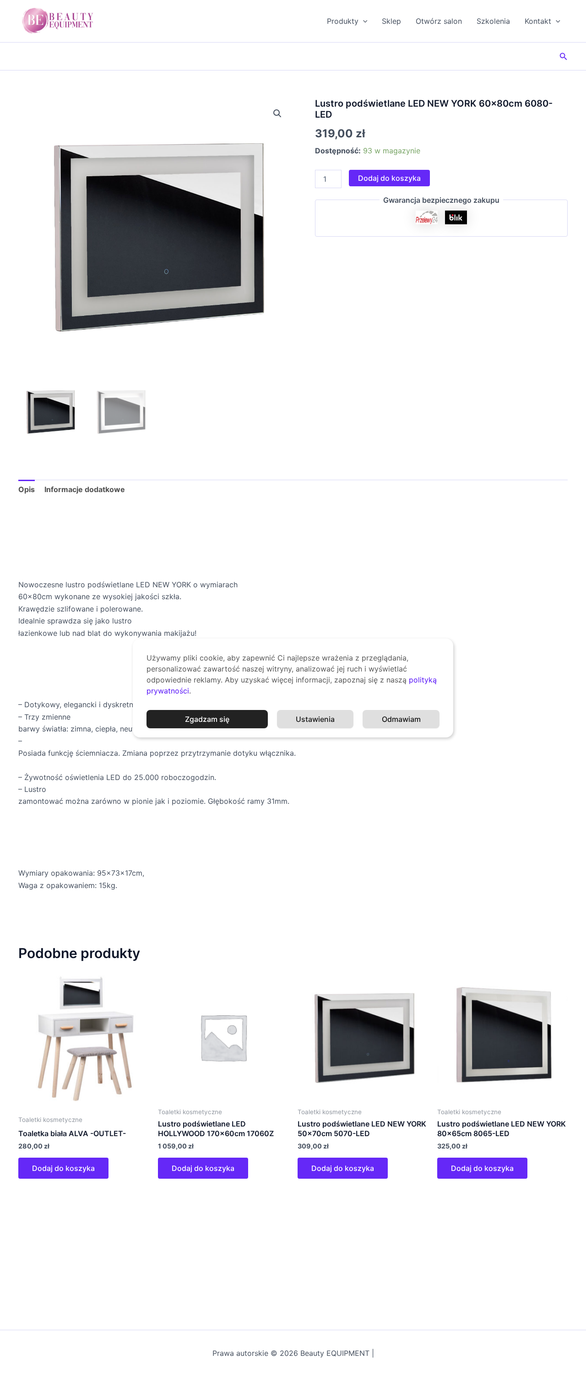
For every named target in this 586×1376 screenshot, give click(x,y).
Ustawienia (315, 719)
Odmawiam (401, 719)
